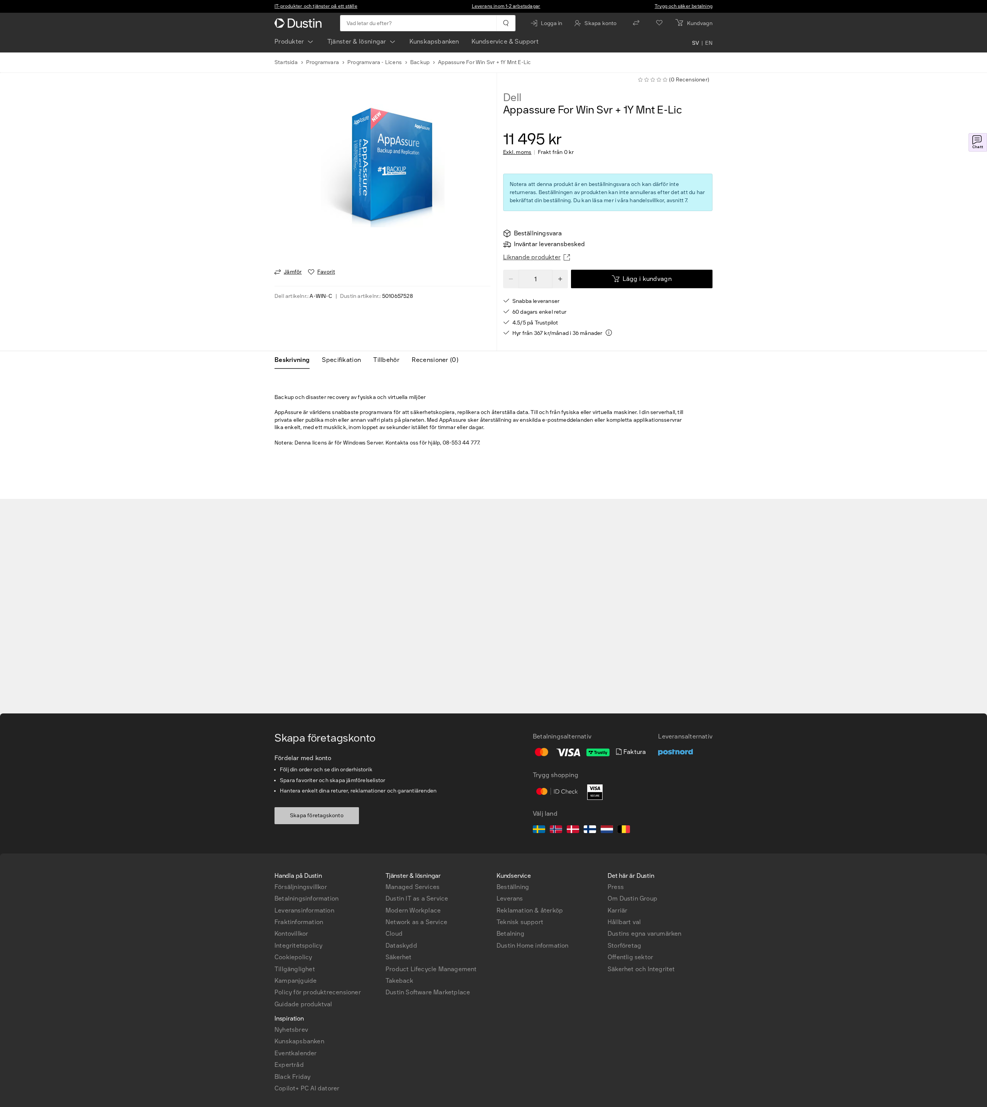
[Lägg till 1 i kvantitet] (560, 279)
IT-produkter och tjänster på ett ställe (316, 6)
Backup (419, 62)
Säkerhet (399, 957)
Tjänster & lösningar (356, 41)
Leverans (510, 898)
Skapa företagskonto (317, 815)
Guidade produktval (303, 1004)
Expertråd (289, 1064)
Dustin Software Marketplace (428, 992)
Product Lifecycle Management (431, 969)
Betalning (510, 933)
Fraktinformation (299, 922)
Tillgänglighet (295, 969)
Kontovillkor (291, 933)
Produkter (289, 41)
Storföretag (624, 945)
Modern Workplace (413, 910)
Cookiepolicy (293, 957)
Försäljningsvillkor (301, 887)
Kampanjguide (296, 980)
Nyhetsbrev (291, 1029)
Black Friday (292, 1076)
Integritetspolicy (298, 945)
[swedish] (539, 830)
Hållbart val (624, 922)
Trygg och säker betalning (683, 6)
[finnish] (590, 830)
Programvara (322, 62)
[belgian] (624, 830)
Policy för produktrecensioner (318, 992)
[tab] (295, 360)
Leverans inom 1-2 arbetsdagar (506, 6)
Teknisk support (520, 922)
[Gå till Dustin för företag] (300, 23)
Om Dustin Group (632, 898)
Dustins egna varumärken (645, 933)
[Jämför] (636, 23)
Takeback (400, 980)
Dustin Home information (533, 945)
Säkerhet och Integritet (641, 969)
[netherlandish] (607, 830)
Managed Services (413, 887)
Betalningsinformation (307, 898)
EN (708, 43)
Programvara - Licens (374, 62)
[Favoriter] (659, 23)
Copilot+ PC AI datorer (307, 1088)
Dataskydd (401, 945)
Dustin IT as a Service (417, 898)
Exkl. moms (517, 152)
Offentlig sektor (630, 957)
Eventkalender (296, 1053)
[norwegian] (556, 830)
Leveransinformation (304, 910)
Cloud (394, 933)
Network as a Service (416, 922)
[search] (505, 23)
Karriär (617, 910)
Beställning (513, 887)
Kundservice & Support (505, 41)
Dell (512, 97)
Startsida (286, 62)
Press (616, 887)
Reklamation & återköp (530, 910)
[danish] (573, 830)
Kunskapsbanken (434, 41)
